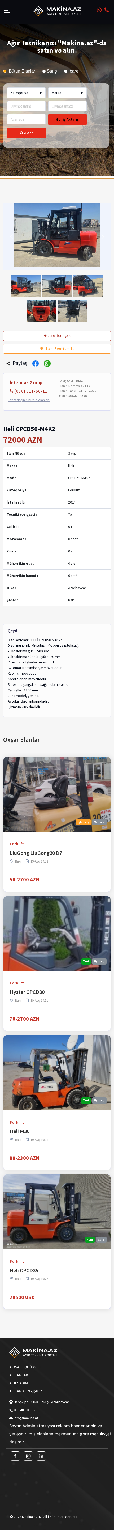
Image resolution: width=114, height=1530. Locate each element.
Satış (52, 71)
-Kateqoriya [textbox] (19, 92)
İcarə (73, 71)
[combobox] (26, 92)
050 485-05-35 (24, 1410)
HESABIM (20, 1382)
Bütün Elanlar (21, 71)
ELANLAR (20, 1374)
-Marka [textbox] (56, 92)
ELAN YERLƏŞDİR (27, 1390)
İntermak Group (26, 383)
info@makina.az (26, 1417)
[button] (11, 236)
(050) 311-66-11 (30, 391)
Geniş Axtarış (67, 119)
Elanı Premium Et (59, 348)
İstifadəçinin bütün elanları (29, 400)
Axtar (28, 132)
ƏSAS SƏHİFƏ (24, 1367)
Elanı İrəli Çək (59, 335)
